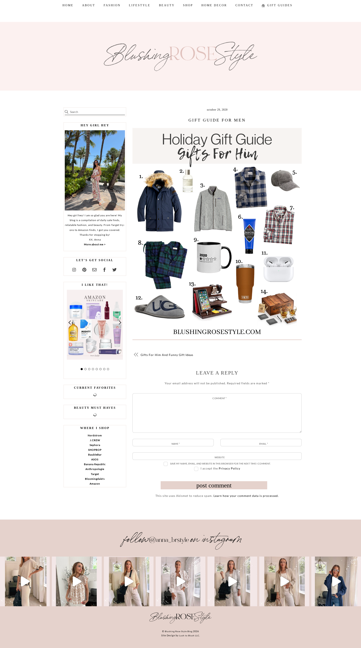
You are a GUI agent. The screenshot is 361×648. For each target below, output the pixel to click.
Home (68, 5)
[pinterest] (84, 269)
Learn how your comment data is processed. (246, 495)
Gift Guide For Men (217, 120)
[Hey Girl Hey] (95, 170)
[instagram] (74, 269)
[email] (94, 269)
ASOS (94, 459)
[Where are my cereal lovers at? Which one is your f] (284, 581)
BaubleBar (95, 454)
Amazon (95, 483)
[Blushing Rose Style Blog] (180, 623)
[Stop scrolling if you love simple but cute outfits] (232, 581)
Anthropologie (94, 469)
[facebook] (104, 269)
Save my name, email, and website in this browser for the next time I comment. (220, 463)
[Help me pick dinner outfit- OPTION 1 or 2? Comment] (180, 581)
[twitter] (114, 269)
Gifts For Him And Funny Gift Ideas (167, 355)
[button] (70, 322)
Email (263, 443)
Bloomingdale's (95, 478)
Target (95, 474)
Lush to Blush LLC (189, 635)
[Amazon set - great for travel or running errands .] (25, 581)
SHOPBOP (95, 449)
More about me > (95, 244)
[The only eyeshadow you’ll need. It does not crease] (77, 581)
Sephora (95, 445)
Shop (188, 5)
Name (176, 443)
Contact (244, 5)
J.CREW (95, 440)
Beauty (167, 5)
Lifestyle (139, 5)
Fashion (112, 5)
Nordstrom (95, 435)
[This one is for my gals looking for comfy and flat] (336, 581)
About (88, 5)
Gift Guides (279, 5)
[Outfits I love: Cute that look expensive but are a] (129, 581)
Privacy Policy (229, 468)
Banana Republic (95, 464)
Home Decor (214, 5)
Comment (219, 398)
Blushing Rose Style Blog (178, 631)
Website (220, 457)
